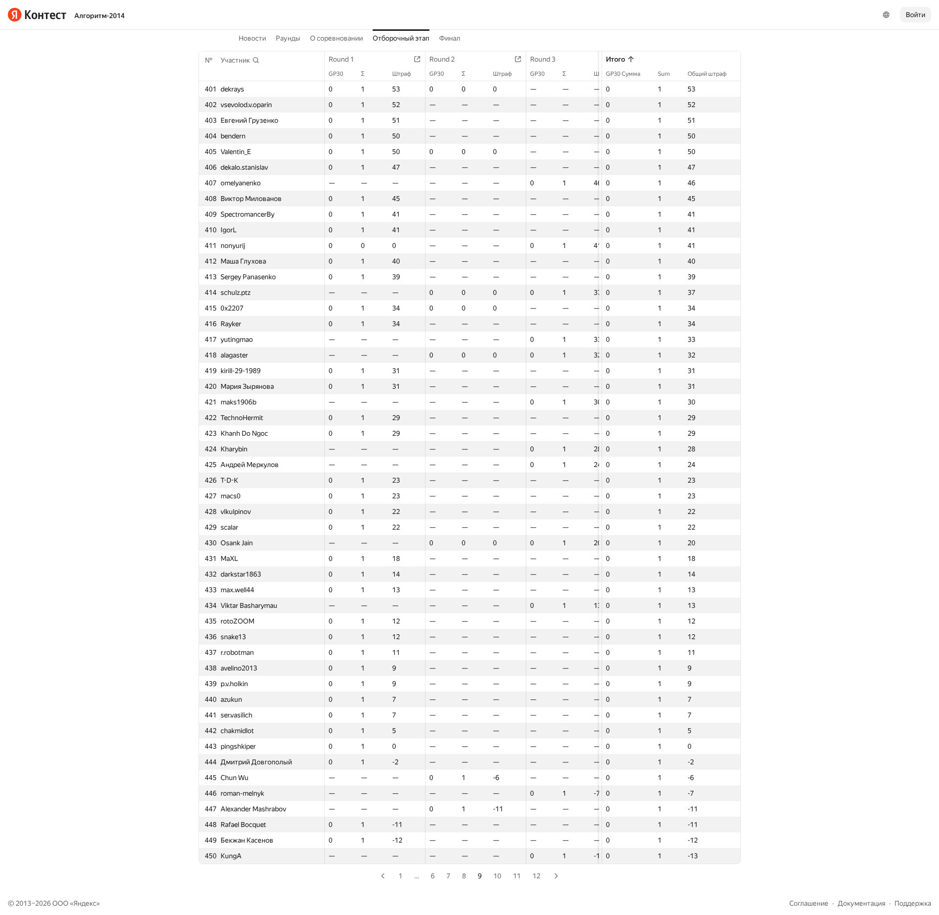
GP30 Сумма (623, 73)
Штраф (401, 73)
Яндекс (84, 903)
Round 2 (442, 59)
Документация (861, 903)
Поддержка (912, 903)
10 (497, 876)
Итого (615, 59)
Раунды (288, 38)
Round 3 (543, 59)
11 (517, 876)
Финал (449, 38)
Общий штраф (707, 73)
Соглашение (808, 903)
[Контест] (37, 15)
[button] (240, 60)
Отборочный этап (401, 38)
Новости (252, 38)
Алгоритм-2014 (99, 16)
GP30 (336, 73)
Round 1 (341, 59)
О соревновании (336, 38)
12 (536, 876)
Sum (664, 73)
